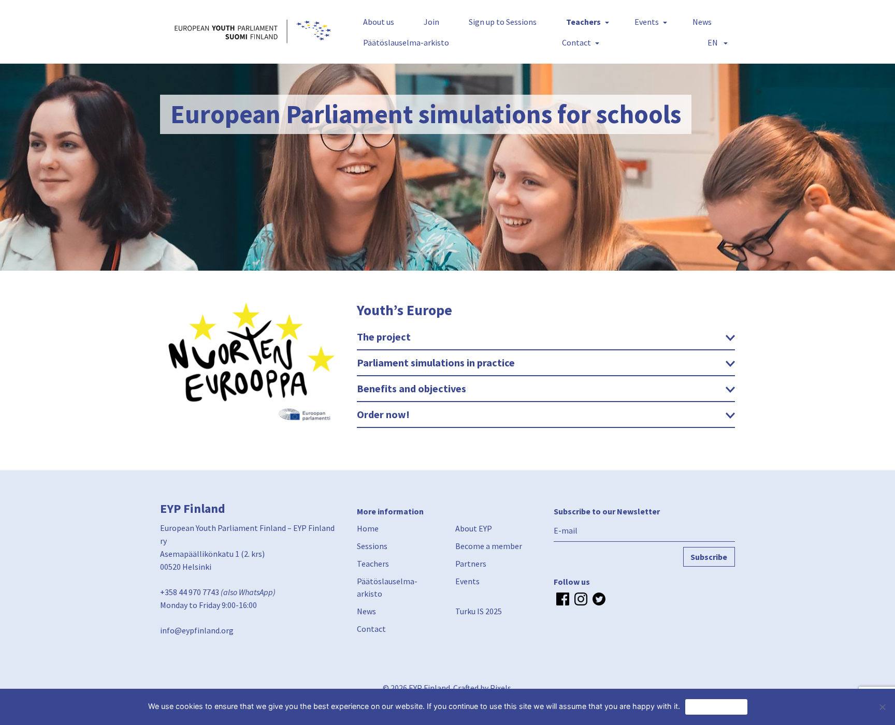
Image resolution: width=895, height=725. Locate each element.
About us (378, 22)
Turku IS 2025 (478, 611)
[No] (882, 707)
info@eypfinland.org (197, 630)
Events (646, 22)
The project (384, 336)
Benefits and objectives (411, 388)
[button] (715, 42)
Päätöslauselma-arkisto (406, 42)
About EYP (473, 528)
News (702, 22)
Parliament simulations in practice (436, 362)
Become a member (488, 546)
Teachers (583, 22)
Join (431, 22)
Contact (576, 42)
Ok (716, 706)
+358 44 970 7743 (189, 592)
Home (368, 528)
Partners (470, 563)
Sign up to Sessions (503, 22)
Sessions (372, 546)
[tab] (546, 337)
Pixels (500, 688)
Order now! (383, 414)
